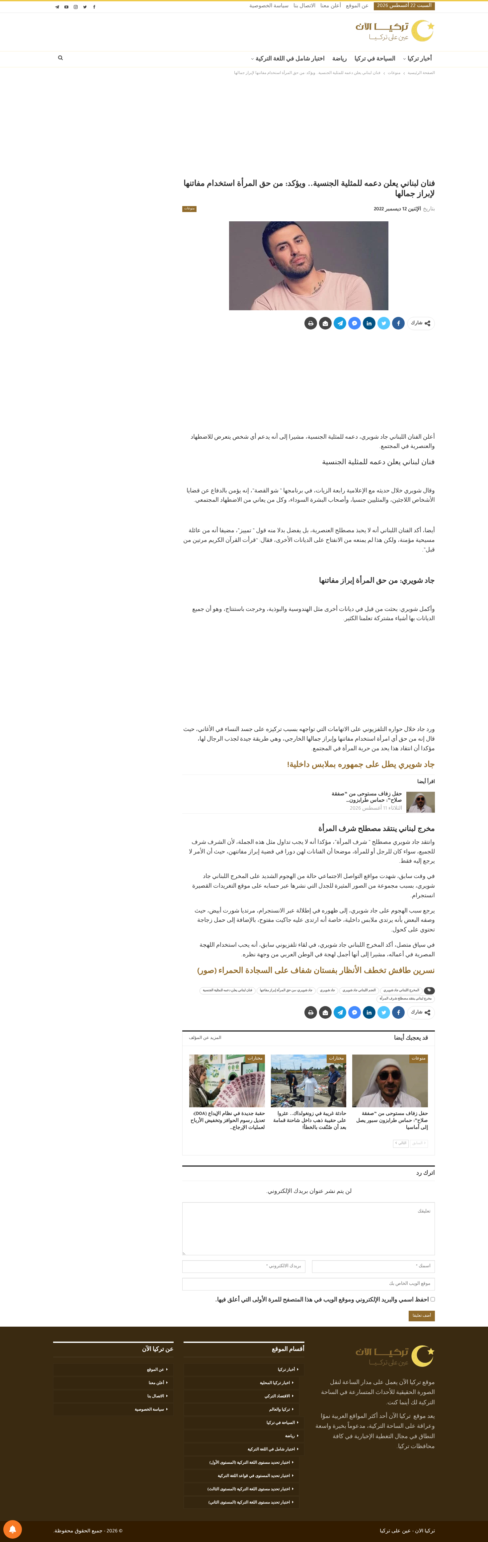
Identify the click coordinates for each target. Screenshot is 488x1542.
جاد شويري (327, 990)
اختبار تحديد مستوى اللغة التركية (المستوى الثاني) (249, 1503)
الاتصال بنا (304, 6)
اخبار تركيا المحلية (275, 1383)
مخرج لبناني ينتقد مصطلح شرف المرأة (406, 999)
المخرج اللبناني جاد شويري (401, 990)
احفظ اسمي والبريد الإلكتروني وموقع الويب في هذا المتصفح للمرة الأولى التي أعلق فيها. (322, 1300)
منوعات (189, 209)
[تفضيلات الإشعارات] (12, 1529)
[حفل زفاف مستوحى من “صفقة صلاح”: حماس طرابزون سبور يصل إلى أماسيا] (420, 802)
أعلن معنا (330, 6)
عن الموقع (357, 6)
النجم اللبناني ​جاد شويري (359, 990)
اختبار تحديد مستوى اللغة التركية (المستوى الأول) (249, 1463)
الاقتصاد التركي (277, 1397)
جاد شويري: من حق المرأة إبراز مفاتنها (286, 990)
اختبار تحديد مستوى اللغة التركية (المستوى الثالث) (248, 1490)
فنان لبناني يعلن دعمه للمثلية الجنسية (227, 990)
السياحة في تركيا (375, 59)
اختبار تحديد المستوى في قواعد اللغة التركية (254, 1476)
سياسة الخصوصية (268, 6)
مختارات (336, 1059)
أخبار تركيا (420, 59)
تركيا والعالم (279, 1410)
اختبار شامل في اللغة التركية (290, 59)
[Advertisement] (244, 128)
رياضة (339, 59)
